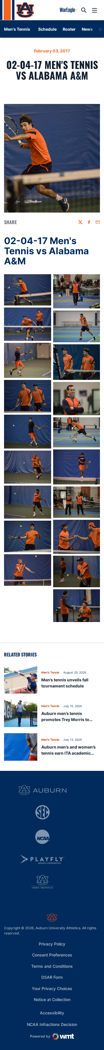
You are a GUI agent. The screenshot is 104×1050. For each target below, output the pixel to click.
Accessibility (52, 1012)
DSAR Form (52, 977)
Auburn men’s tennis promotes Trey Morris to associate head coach (65, 719)
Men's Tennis (50, 672)
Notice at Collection (52, 999)
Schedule (47, 29)
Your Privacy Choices (52, 988)
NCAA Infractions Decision (52, 1024)
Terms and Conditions (52, 966)
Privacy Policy (52, 943)
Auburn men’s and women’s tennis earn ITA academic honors (68, 753)
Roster (69, 29)
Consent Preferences (52, 954)
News (87, 29)
